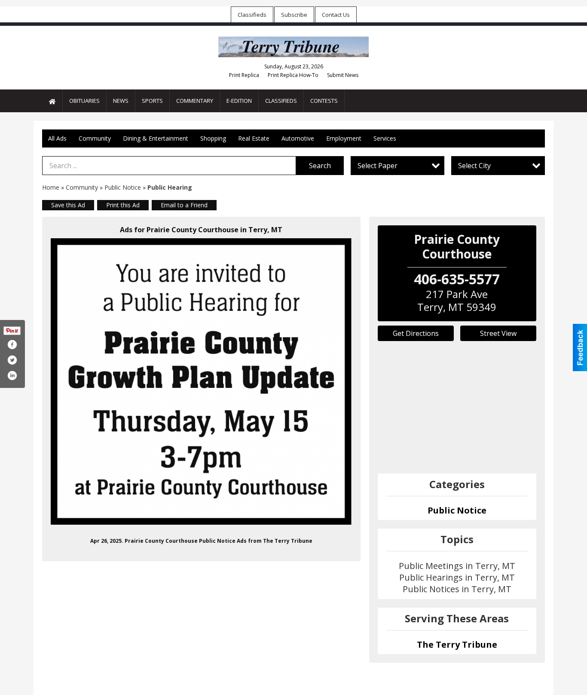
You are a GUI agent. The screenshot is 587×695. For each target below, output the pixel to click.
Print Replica (244, 75)
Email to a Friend (184, 205)
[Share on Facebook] (12, 344)
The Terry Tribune (457, 644)
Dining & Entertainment (155, 138)
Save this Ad (68, 205)
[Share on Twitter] (12, 360)
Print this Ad (123, 205)
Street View (498, 333)
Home (50, 187)
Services (384, 138)
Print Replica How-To (293, 75)
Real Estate (253, 138)
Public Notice (122, 187)
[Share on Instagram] (12, 375)
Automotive (297, 138)
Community (95, 138)
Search (320, 165)
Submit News (342, 75)
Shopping (213, 138)
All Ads (57, 138)
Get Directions (416, 333)
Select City (474, 165)
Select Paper (377, 165)
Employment (343, 138)
